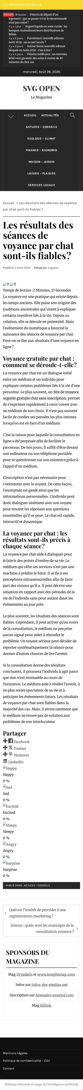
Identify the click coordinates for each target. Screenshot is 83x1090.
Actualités (50, 115)
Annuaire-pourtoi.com (55, 995)
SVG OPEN (41, 88)
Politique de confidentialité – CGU (26, 1060)
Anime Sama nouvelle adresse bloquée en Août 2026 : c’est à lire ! (37, 48)
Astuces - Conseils (37, 885)
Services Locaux (41, 185)
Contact (8, 1068)
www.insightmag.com (56, 974)
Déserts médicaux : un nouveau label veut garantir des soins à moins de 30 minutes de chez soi (38, 58)
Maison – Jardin (41, 162)
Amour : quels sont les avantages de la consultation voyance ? (42, 928)
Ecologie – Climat (41, 138)
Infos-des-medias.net (49, 984)
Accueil (30, 115)
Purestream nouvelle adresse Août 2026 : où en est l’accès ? (36, 40)
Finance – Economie (41, 150)
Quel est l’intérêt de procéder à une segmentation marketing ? (37, 913)
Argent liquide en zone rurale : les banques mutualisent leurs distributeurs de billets (38, 30)
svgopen (53, 267)
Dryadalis (24, 974)
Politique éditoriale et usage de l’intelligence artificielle (42, 1084)
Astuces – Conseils (41, 127)
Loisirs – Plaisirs (41, 173)
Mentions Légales (15, 1053)
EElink (45, 1005)
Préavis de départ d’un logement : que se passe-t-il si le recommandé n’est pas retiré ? (38, 18)
